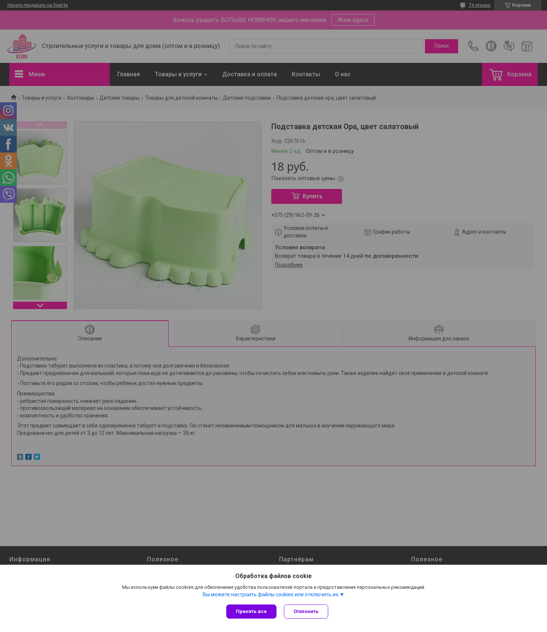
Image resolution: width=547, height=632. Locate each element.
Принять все (251, 611)
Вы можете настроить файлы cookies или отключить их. (271, 594)
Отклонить (306, 611)
